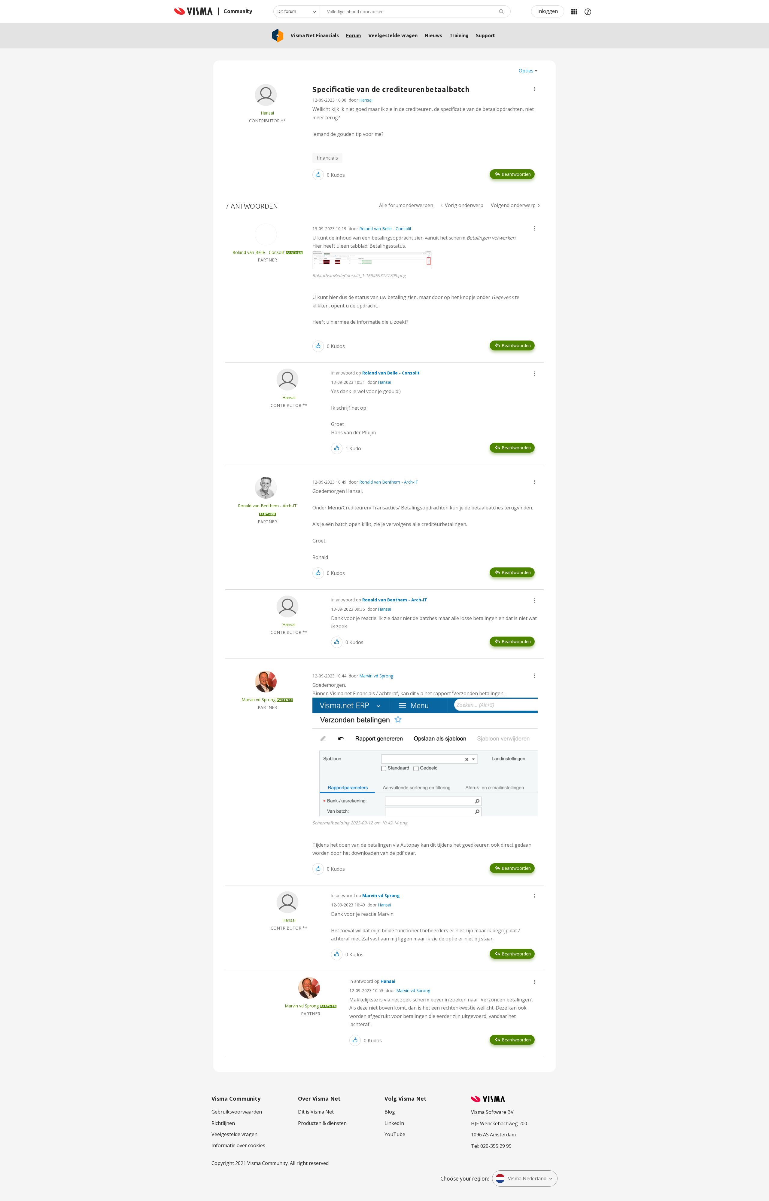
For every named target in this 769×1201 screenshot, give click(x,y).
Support (485, 35)
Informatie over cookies (238, 1145)
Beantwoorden (516, 174)
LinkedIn (394, 1123)
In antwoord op (375, 373)
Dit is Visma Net (316, 1111)
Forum (353, 35)
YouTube (394, 1134)
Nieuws (433, 35)
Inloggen (547, 11)
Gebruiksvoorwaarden (236, 1111)
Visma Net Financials (314, 35)
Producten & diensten (322, 1123)
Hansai (365, 100)
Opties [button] (526, 70)
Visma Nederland (527, 1178)
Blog (389, 1111)
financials (327, 157)
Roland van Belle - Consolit (385, 228)
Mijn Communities (574, 11)
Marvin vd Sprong (376, 676)
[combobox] (415, 11)
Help (588, 11)
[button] (534, 89)
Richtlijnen (223, 1123)
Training (459, 35)
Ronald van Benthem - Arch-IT (388, 482)
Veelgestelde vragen (393, 35)
